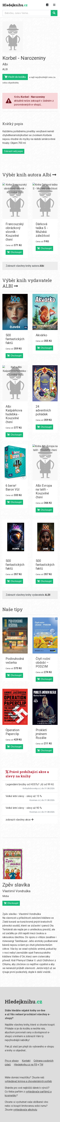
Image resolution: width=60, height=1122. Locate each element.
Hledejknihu (15, 5)
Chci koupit (16, 252)
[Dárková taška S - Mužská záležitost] (45, 201)
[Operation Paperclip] (15, 707)
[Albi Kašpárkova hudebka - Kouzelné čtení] (15, 383)
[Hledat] (54, 13)
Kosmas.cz (35, 800)
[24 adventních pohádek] (45, 383)
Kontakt (26, 1060)
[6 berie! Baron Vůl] (15, 462)
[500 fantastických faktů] (15, 312)
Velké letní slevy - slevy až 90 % (24, 807)
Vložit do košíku (16, 76)
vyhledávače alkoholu (25, 1109)
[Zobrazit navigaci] (54, 5)
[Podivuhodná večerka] (15, 635)
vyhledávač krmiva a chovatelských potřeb (28, 1081)
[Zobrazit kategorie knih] (47, 5)
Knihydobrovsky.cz (31, 788)
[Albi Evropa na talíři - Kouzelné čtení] (45, 462)
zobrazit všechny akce (18, 819)
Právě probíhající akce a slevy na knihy (27, 774)
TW (41, 1064)
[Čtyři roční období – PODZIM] (45, 635)
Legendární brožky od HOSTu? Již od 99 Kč (30, 784)
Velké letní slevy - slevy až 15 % (24, 796)
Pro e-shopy (12, 1060)
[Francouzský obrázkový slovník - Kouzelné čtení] (15, 201)
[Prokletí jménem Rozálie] (45, 707)
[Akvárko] (45, 312)
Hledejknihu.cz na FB (25, 1064)
